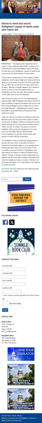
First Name (7, 266)
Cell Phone (7, 288)
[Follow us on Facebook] (5, 222)
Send (5, 310)
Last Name (7, 273)
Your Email (7, 281)
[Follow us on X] (12, 222)
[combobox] (12, 179)
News (10, 34)
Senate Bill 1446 (7, 169)
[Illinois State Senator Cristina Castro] (21, 6)
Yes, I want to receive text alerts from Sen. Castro (21, 295)
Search (27, 179)
